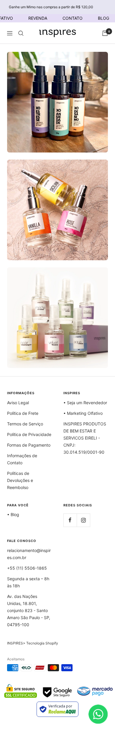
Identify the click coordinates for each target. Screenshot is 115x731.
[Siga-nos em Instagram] (83, 520)
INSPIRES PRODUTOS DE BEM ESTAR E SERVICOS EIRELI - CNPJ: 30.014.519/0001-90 (84, 438)
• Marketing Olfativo (83, 413)
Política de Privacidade (29, 434)
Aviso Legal (18, 402)
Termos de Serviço (25, 423)
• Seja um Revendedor (85, 402)
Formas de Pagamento (28, 444)
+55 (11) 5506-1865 (27, 568)
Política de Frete (22, 413)
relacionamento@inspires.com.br (29, 554)
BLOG (103, 18)
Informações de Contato (22, 459)
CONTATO (73, 18)
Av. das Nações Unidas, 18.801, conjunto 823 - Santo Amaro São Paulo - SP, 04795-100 (28, 610)
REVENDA (37, 18)
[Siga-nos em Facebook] (70, 520)
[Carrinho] (105, 33)
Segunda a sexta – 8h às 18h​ (28, 582)
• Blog (13, 514)
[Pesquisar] (21, 33)
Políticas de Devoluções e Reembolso (20, 480)
